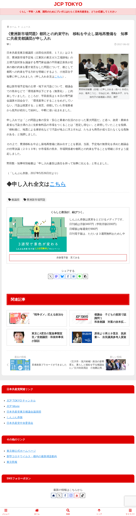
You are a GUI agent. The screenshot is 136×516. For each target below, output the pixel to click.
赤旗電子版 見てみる (68, 257)
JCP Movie (13, 406)
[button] (85, 276)
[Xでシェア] (50, 276)
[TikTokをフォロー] (82, 495)
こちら (58, 76)
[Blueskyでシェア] (62, 276)
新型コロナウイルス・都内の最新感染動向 (32, 456)
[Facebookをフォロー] (65, 495)
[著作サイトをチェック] (53, 495)
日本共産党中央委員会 (20, 423)
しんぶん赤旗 (15, 417)
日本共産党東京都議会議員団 (24, 411)
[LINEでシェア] (79, 276)
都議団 (15, 199)
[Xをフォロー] (59, 495)
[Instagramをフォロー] (70, 495)
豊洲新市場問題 (36, 199)
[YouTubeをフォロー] (76, 495)
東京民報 (12, 462)
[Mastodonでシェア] (56, 276)
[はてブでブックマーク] (73, 276)
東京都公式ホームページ (21, 450)
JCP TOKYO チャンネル (21, 400)
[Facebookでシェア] (68, 276)
